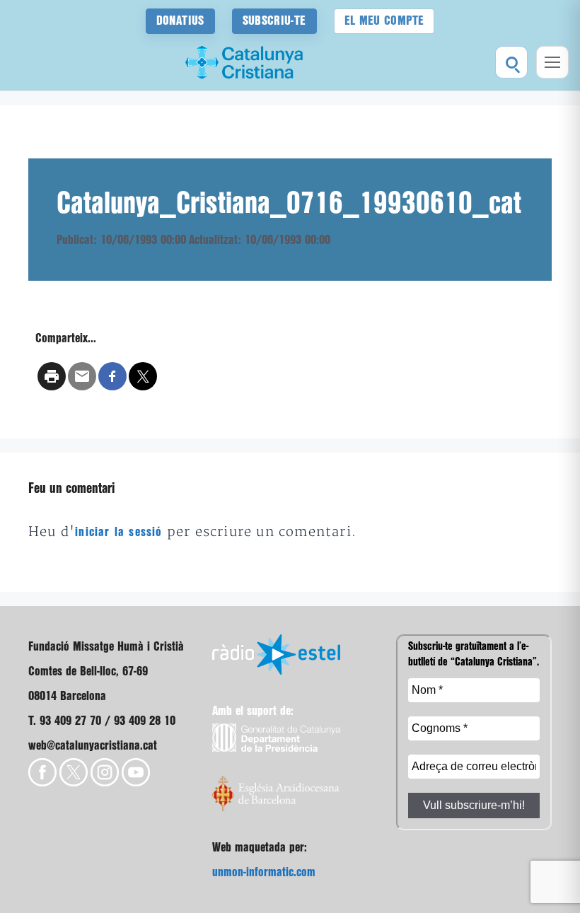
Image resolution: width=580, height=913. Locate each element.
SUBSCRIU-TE (274, 21)
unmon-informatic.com (263, 872)
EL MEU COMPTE (384, 21)
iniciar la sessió (118, 532)
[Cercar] (511, 62)
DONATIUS (180, 21)
